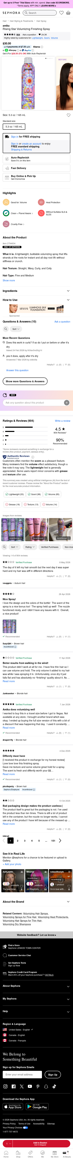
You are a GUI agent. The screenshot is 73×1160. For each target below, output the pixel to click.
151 (53, 840)
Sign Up (52, 1074)
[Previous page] (4, 840)
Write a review (62, 420)
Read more (9, 681)
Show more (9, 280)
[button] (41, 47)
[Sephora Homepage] (11, 12)
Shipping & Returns (21, 149)
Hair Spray (41, 20)
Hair (5, 20)
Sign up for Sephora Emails (18, 1067)
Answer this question (17, 370)
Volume (54, 37)
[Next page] (60, 840)
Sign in (14, 143)
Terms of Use (24, 1123)
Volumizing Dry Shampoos (17, 924)
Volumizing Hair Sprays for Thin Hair (22, 920)
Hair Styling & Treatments (21, 20)
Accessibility (38, 1123)
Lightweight (37, 37)
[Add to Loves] (69, 115)
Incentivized (14, 538)
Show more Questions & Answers (25, 381)
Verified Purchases (49, 546)
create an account (31, 143)
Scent (46, 37)
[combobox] (40, 12)
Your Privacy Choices (12, 1127)
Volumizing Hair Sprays (35, 913)
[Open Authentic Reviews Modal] (32, 457)
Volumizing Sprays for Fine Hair (19, 917)
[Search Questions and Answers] (6, 329)
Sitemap (51, 1123)
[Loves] (61, 12)
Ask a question (29, 34)
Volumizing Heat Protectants (53, 917)
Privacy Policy (9, 1123)
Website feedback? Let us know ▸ (36, 935)
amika (6, 25)
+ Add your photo (12, 864)
